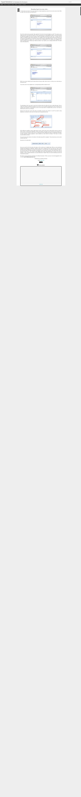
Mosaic (13, 4)
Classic (2, 4)
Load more (41, 184)
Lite (43, 160)
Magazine (9, 4)
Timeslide (24, 4)
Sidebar (16, 4)
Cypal (41, 160)
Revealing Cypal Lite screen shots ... (40, 9)
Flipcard (5, 4)
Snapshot (20, 4)
